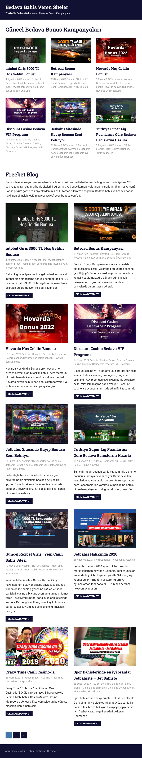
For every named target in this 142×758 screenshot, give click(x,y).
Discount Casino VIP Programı (22, 147)
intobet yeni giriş (21, 90)
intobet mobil (21, 263)
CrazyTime (11, 681)
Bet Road (115, 253)
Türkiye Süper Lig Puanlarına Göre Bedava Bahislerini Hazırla (116, 134)
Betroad (81, 79)
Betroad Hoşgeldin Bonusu (72, 83)
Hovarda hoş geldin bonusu (118, 87)
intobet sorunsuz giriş (24, 87)
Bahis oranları (110, 461)
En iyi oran (101, 687)
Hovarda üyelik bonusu (108, 90)
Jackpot (22, 681)
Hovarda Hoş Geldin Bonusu (31, 348)
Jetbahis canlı (66, 153)
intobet (15, 83)
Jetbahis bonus (24, 465)
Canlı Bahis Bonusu (61, 87)
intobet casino (27, 83)
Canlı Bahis (89, 687)
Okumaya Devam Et (19, 295)
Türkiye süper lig (104, 153)
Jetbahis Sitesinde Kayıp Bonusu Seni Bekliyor (66, 134)
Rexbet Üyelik (45, 569)
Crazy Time (57, 677)
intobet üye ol (60, 263)
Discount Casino (31, 143)
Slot (30, 681)
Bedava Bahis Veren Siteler (37, 7)
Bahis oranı (118, 683)
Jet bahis (64, 149)
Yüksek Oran (94, 691)
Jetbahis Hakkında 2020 (95, 554)
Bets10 (109, 149)
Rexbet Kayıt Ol (14, 569)
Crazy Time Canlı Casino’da (30, 672)
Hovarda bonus (14, 358)
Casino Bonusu (14, 143)
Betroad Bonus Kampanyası (98, 248)
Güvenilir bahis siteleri (107, 83)
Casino (35, 139)
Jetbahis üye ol (58, 465)
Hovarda (127, 79)
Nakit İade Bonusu (64, 156)
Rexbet (45, 565)
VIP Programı (123, 364)
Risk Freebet (80, 691)
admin (28, 79)
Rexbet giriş (56, 565)
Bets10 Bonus (121, 149)
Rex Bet (36, 565)
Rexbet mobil (30, 569)
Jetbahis (75, 149)
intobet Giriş (39, 260)
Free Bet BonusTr (103, 559)
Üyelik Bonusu (80, 87)
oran (131, 687)
